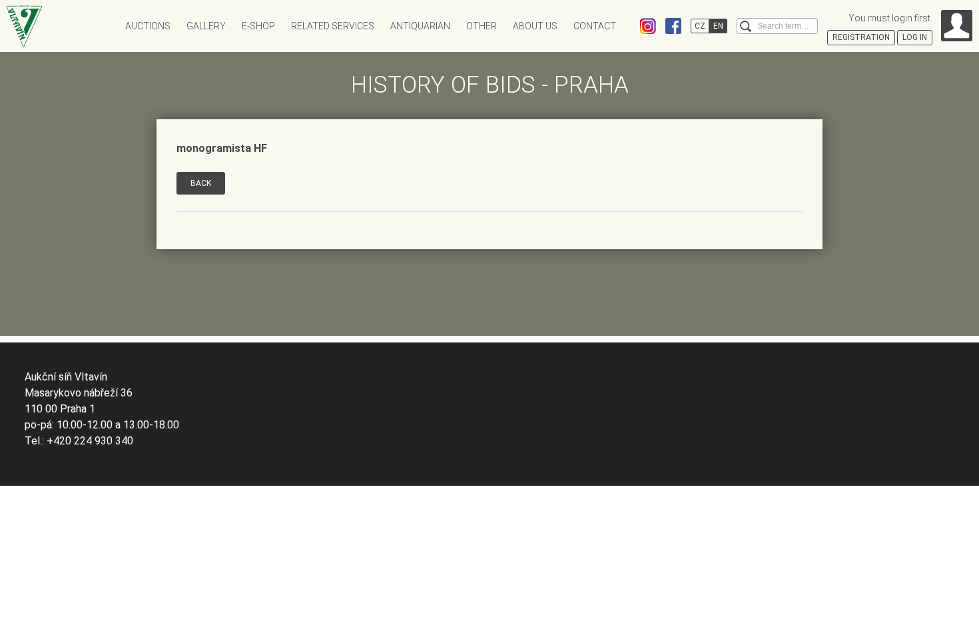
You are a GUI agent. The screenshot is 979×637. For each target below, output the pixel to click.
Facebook (673, 26)
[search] (745, 26)
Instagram (648, 26)
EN (718, 26)
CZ (700, 26)
